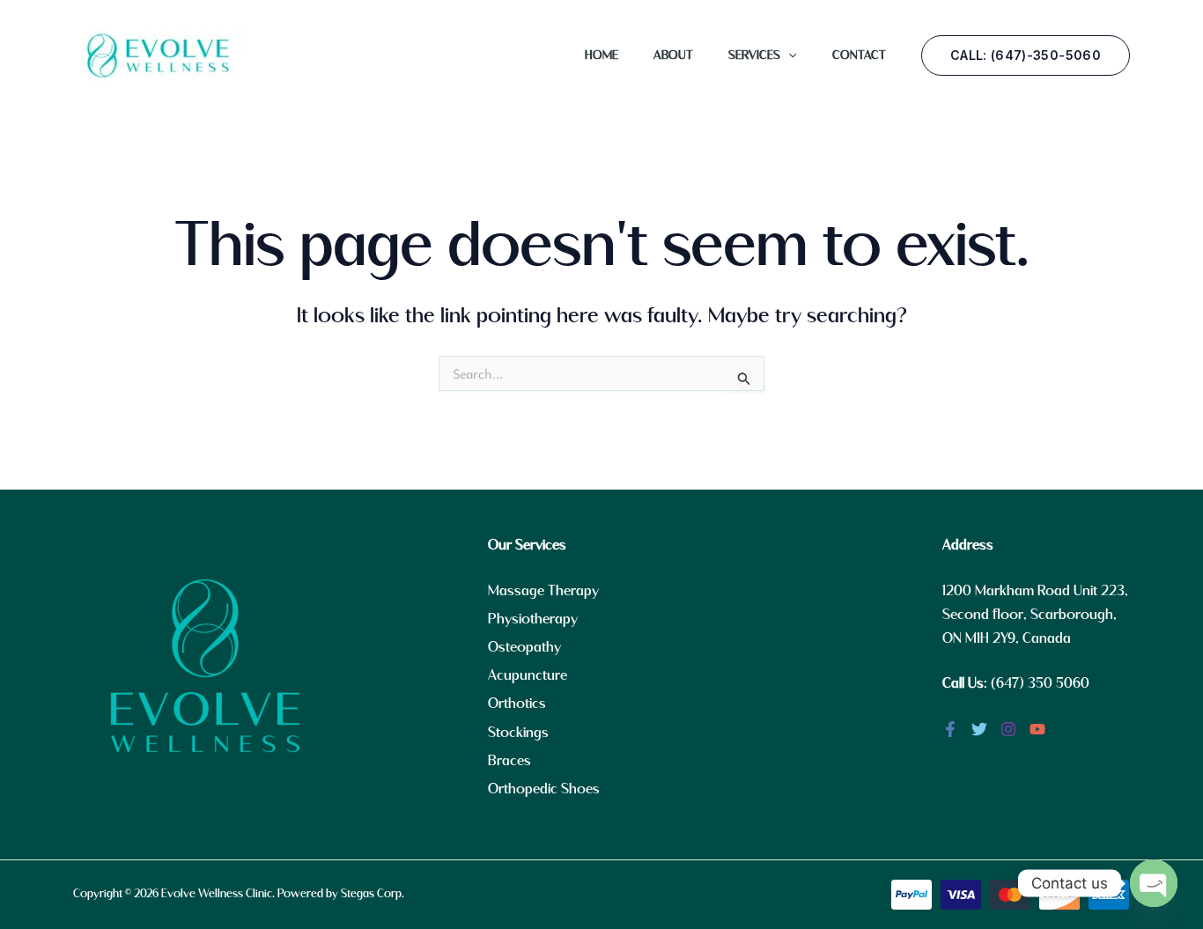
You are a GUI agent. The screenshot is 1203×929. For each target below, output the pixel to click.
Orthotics (517, 704)
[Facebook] (950, 729)
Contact (859, 55)
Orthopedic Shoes (544, 789)
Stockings (518, 733)
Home (601, 55)
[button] (788, 55)
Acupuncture (527, 675)
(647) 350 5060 (1040, 683)
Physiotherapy (533, 619)
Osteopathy (524, 647)
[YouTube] (1037, 729)
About (673, 55)
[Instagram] (1008, 729)
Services (754, 55)
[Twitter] (979, 729)
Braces (509, 761)
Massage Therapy (543, 591)
